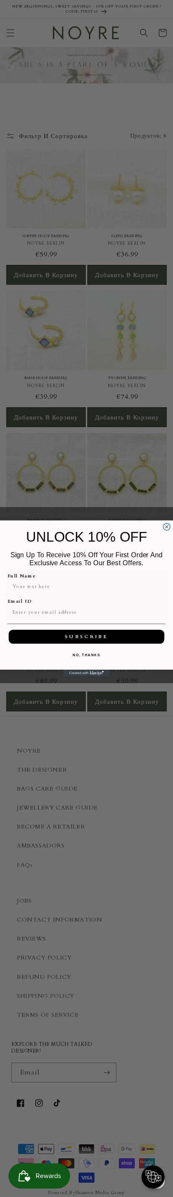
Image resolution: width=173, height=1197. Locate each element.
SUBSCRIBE (86, 636)
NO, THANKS (86, 655)
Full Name (22, 576)
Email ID (20, 601)
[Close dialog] (166, 526)
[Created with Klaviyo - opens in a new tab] (86, 673)
